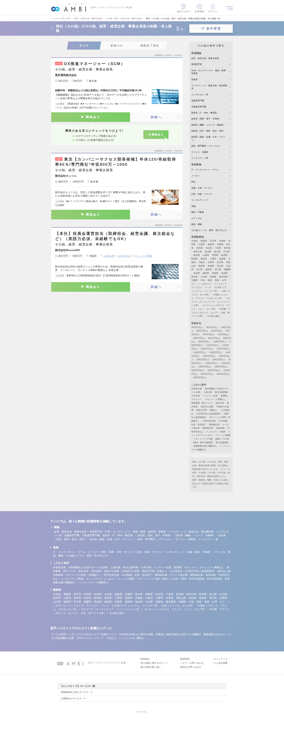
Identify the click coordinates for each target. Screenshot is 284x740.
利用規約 (145, 659)
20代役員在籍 (209, 421)
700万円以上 (209, 334)
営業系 (194, 79)
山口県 (199, 269)
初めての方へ (184, 11)
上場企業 (109, 256)
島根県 (211, 266)
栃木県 (139, 594)
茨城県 (220, 244)
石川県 (226, 251)
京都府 (139, 597)
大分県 (204, 277)
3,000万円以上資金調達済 (208, 414)
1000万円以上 (219, 341)
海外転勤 (220, 428)
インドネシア (220, 284)
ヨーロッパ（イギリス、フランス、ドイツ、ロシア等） (175, 609)
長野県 (215, 255)
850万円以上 (214, 338)
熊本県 (194, 277)
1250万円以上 (223, 349)
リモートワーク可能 (203, 439)
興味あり (93, 117)
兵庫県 (211, 262)
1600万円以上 (218, 359)
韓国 (210, 280)
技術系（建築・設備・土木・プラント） (112, 539)
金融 (193, 206)
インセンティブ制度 (215, 431)
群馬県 (199, 248)
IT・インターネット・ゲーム (205, 169)
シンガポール (204, 284)
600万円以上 (217, 331)
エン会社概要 (221, 663)
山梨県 (206, 255)
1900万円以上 (197, 370)
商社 (193, 182)
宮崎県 (213, 277)
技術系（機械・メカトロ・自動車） (208, 125)
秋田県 (98, 594)
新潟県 (208, 251)
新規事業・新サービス (202, 403)
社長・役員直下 (198, 424)
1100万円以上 (212, 345)
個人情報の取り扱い (150, 667)
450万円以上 (212, 327)
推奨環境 (185, 659)
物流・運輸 (196, 224)
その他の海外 (213, 316)
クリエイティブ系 (199, 158)
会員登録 (199, 11)
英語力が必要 (207, 406)
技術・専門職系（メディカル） (206, 146)
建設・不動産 (197, 212)
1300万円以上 (200, 352)
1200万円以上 (207, 349)
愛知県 (204, 259)
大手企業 (195, 396)
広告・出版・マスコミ (202, 194)
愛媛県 (227, 269)
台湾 (224, 280)
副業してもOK (222, 439)
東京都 (227, 248)
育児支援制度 (222, 442)
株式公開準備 (221, 392)
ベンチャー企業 (210, 396)
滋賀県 (222, 259)
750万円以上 (224, 334)
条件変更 (213, 28)
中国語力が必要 (130, 571)
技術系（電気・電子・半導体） (206, 119)
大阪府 (201, 262)
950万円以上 (204, 341)
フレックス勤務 (143, 256)
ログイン (212, 11)
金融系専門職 (197, 100)
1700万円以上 (211, 363)
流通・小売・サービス (202, 188)
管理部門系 (196, 64)
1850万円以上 (221, 366)
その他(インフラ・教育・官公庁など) (209, 230)
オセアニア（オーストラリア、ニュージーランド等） (210, 301)
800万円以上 (199, 338)
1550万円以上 (202, 359)
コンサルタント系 (199, 94)
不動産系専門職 (198, 107)
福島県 (211, 244)
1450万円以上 (209, 356)
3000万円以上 (223, 374)
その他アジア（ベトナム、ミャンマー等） (135, 605)
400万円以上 (197, 327)
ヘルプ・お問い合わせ (191, 663)
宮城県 (222, 241)
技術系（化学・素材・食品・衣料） (208, 131)
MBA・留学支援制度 (203, 442)
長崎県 (224, 273)
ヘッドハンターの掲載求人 (93, 582)
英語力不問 (201, 410)
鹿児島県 (223, 277)
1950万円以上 (213, 370)
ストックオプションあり (100, 578)
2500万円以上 (207, 374)
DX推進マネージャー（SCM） (91, 64)
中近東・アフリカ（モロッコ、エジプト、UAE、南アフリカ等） (210, 312)
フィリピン (196, 287)
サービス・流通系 (199, 152)
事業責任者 (214, 424)
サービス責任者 (179, 574)
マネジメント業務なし (215, 399)
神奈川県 (197, 251)
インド (208, 287)
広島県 (223, 597)
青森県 (204, 241)
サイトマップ (221, 659)
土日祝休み (124, 256)
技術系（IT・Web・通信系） (205, 113)
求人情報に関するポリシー (154, 663)
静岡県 (194, 259)
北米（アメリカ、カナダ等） (178, 605)
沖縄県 (194, 280)
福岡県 (206, 273)
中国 (203, 280)
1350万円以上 (216, 352)
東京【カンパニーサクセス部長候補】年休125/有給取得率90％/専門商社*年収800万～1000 (115, 162)
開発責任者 (208, 428)
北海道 (194, 241)
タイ (193, 284)
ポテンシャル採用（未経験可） (83, 574)
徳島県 (209, 269)
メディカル (196, 218)
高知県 (196, 273)
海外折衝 (96, 571)
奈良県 (220, 262)
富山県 (217, 251)
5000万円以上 (200, 377)
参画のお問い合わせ (190, 667)
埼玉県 (209, 248)
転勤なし (214, 410)
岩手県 (213, 241)
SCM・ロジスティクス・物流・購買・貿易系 (130, 531)
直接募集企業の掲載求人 (205, 446)
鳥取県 (201, 266)
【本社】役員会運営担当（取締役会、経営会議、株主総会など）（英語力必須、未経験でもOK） (115, 236)
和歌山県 (181, 597)
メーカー (195, 176)
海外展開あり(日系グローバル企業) (88, 567)
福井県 (196, 255)
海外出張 (219, 403)
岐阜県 (224, 255)
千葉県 (218, 248)
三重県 (213, 259)
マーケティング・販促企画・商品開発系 (191, 531)
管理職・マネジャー (185, 567)
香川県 (218, 269)
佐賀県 (215, 273)
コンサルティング (199, 200)
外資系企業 (196, 388)
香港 (217, 280)
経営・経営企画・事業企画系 (205, 58)
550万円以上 (202, 331)
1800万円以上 (205, 366)
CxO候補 (223, 421)
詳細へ (156, 117)
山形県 (201, 244)
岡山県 (220, 266)
